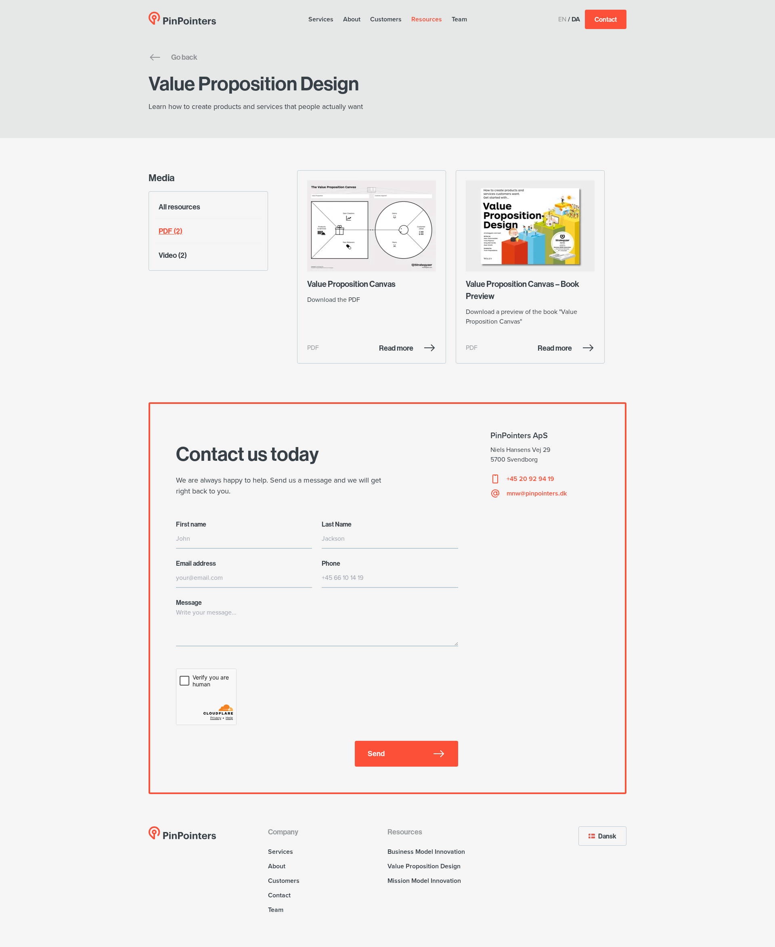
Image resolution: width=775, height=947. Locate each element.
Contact (606, 19)
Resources (426, 19)
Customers (386, 19)
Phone (331, 563)
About (351, 19)
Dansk (607, 836)
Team (459, 19)
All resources (179, 206)
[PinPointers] (182, 18)
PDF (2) (170, 231)
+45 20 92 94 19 (530, 479)
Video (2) (173, 255)
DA (576, 19)
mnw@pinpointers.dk (537, 493)
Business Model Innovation (426, 852)
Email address (196, 563)
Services (320, 19)
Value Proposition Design (424, 866)
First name (191, 524)
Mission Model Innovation (424, 881)
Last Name (337, 524)
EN (562, 19)
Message (189, 602)
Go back (184, 57)
